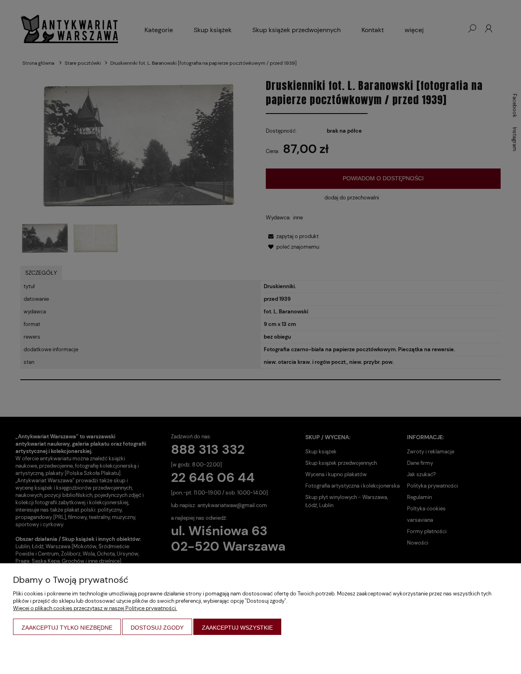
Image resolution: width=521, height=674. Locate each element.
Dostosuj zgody (157, 627)
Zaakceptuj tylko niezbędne (67, 627)
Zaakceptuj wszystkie (237, 627)
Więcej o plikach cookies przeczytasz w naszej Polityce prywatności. (95, 608)
